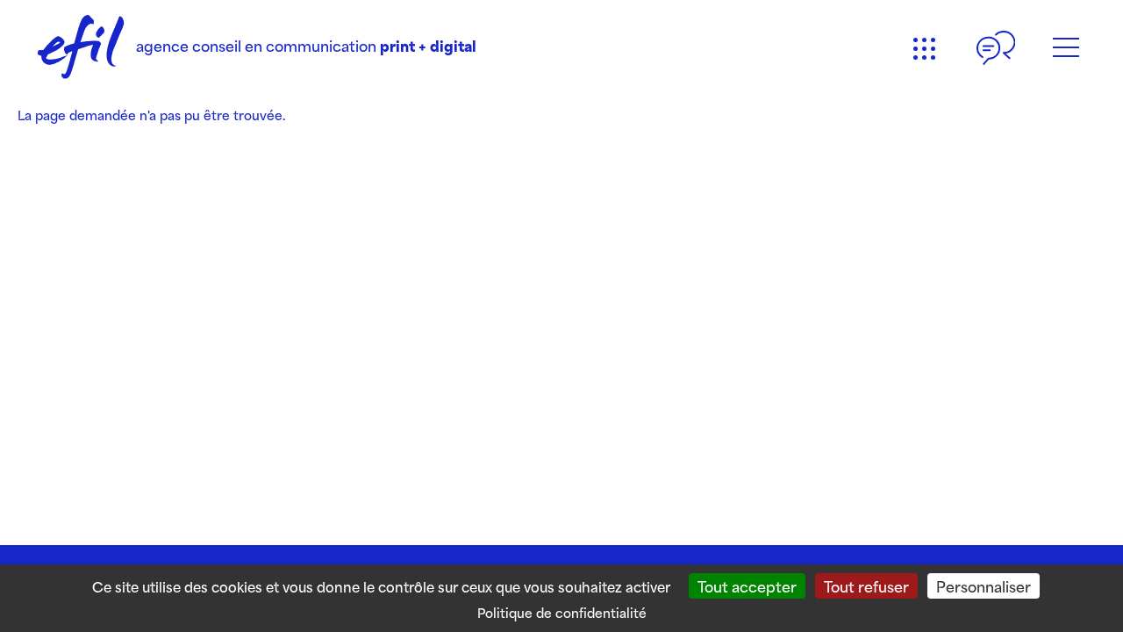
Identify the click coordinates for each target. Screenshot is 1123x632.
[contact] (996, 48)
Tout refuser (866, 585)
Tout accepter (747, 585)
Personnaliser (983, 585)
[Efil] (81, 48)
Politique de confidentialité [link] (562, 612)
